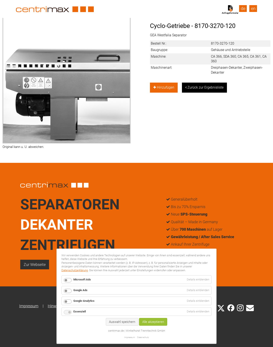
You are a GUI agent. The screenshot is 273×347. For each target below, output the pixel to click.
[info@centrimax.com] (250, 307)
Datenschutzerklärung (74, 270)
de (243, 8)
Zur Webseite (35, 264)
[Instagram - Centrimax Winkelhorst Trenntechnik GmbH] (240, 307)
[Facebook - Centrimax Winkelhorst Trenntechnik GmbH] (230, 307)
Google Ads (80, 290)
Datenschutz (143, 337)
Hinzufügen (165, 87)
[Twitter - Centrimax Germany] (221, 307)
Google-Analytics (83, 300)
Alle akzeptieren (153, 322)
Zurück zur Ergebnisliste (205, 87)
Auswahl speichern (122, 322)
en (253, 8)
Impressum (28, 306)
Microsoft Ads (82, 279)
